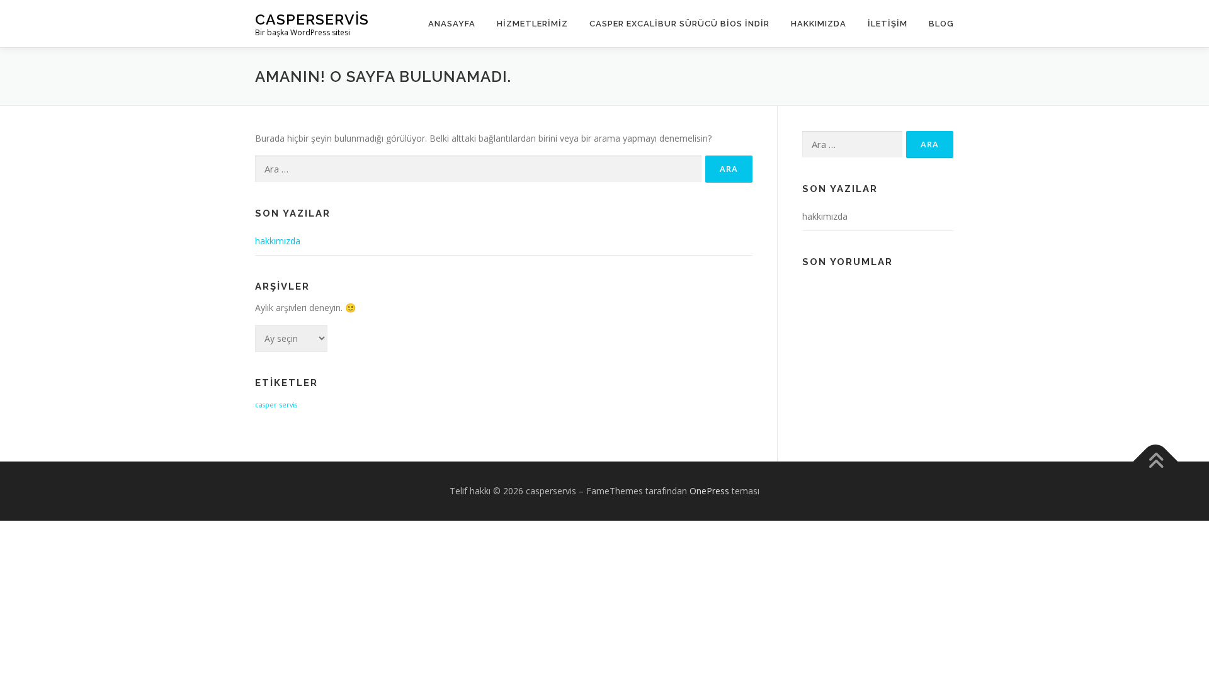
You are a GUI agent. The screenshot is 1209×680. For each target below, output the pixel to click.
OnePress (709, 491)
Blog (941, 23)
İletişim (887, 23)
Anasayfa (451, 23)
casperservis (312, 19)
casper (266, 404)
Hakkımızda (818, 23)
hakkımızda (277, 241)
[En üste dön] (1155, 461)
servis (288, 404)
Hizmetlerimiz (532, 23)
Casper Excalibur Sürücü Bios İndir (679, 23)
